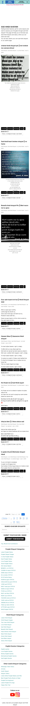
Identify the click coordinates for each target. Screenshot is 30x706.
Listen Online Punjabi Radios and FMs (11, 675)
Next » (18, 522)
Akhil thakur (21, 385)
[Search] (27, 529)
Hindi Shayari (4, 50)
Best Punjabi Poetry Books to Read (10, 678)
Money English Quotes (7, 653)
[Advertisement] (15, 16)
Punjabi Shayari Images (7, 554)
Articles (3, 669)
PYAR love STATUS (6, 591)
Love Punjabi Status (6, 561)
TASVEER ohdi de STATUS (8, 598)
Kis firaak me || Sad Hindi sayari (12, 383)
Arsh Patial (21, 50)
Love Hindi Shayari (12, 304)
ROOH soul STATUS (6, 595)
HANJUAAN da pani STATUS (9, 582)
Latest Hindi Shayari (6, 617)
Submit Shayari (10, 2)
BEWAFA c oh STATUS (7, 568)
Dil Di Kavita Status (6, 577)
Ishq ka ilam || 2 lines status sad (12, 421)
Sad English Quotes (6, 658)
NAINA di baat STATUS (7, 588)
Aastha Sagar (16, 458)
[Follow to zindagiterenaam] (17, 696)
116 (14, 518)
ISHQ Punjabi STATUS (7, 609)
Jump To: (7, 514)
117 (17, 518)
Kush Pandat (4, 306)
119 (23, 518)
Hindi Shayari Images (7, 620)
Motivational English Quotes (9, 656)
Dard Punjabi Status (6, 559)
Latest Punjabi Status (7, 552)
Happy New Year (5, 685)
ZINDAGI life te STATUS (7, 602)
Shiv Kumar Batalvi (6, 566)
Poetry (9, 341)
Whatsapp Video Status (7, 666)
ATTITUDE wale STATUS (7, 607)
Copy (21, 128)
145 (14, 522)
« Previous (4, 518)
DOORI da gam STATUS (7, 579)
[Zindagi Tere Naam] (2, 2)
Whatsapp (16, 128)
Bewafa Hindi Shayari (7, 629)
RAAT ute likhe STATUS (7, 593)
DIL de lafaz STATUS (7, 575)
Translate (4, 128)
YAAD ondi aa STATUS (7, 600)
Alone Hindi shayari (6, 636)
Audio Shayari (5, 671)
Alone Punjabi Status (6, 563)
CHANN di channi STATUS (8, 570)
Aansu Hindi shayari (6, 640)
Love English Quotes (6, 651)
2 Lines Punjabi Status (7, 556)
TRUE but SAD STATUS (7, 605)
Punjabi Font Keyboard (7, 680)
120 (27, 518)
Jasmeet (9, 426)
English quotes (5, 649)
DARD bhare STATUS (7, 572)
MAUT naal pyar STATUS (8, 586)
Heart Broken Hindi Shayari (8, 631)
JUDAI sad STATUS (6, 584)
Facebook (10, 128)
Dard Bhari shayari (6, 638)
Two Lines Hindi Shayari (7, 622)
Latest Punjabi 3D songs (7, 682)
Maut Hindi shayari (6, 634)
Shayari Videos (5, 673)
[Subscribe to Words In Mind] (12, 696)
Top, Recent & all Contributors (9, 543)
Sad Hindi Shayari (12, 50)
